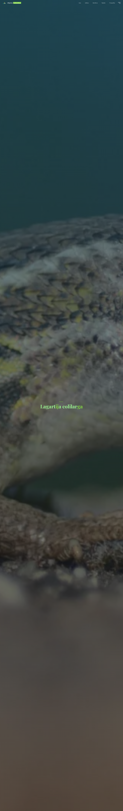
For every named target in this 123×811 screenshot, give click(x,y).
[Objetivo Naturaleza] (4, 3)
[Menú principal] (119, 3)
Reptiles (61, 401)
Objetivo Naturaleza (14, 3)
